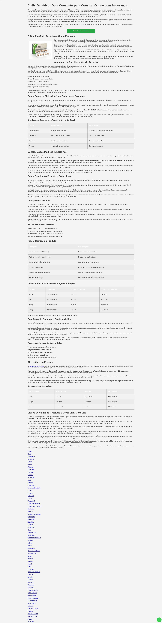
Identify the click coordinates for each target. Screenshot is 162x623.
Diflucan (30, 559)
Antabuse (31, 496)
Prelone (30, 493)
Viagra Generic (33, 590)
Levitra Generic (33, 595)
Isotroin (30, 577)
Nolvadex (31, 621)
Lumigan (30, 582)
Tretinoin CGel (32, 616)
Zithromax (31, 472)
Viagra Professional (34, 538)
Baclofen (30, 587)
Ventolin (30, 483)
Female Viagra (32, 532)
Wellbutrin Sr (32, 553)
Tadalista (31, 522)
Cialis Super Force (34, 572)
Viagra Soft (31, 501)
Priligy (30, 498)
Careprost (31, 585)
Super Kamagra (33, 598)
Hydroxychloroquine (34, 514)
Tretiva (30, 545)
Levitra (30, 464)
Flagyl (30, 564)
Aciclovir (30, 606)
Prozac (30, 619)
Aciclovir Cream (33, 608)
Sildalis (30, 561)
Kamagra (31, 469)
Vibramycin (31, 517)
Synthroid (31, 509)
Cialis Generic (32, 593)
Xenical (30, 579)
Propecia (31, 569)
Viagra (30, 451)
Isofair (30, 556)
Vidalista (30, 467)
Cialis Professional (34, 503)
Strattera (30, 540)
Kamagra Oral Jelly (34, 488)
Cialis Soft (31, 535)
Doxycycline (32, 603)
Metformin (31, 519)
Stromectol (31, 456)
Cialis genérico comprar (81, 31)
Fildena (30, 475)
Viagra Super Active (34, 506)
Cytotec (30, 524)
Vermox (30, 611)
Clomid (30, 490)
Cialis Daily (31, 527)
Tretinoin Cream (33, 614)
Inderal (30, 543)
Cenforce (31, 459)
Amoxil (30, 462)
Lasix (29, 480)
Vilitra (29, 566)
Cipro (29, 530)
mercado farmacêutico (36, 366)
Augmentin (31, 548)
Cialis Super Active (34, 551)
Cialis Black (32, 485)
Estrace (30, 574)
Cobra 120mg (32, 600)
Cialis (29, 454)
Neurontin (31, 477)
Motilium (30, 511)
